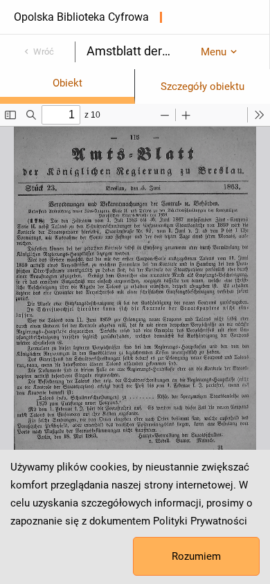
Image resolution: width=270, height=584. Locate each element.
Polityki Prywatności (200, 521)
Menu (213, 52)
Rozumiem (196, 556)
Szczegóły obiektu (202, 86)
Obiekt (67, 83)
